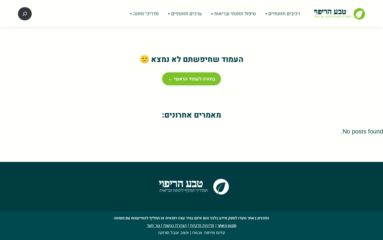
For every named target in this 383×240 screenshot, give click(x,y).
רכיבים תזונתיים (284, 13)
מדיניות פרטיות (202, 225)
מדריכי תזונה (146, 13)
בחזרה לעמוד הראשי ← (191, 79)
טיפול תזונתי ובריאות (235, 13)
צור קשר (154, 225)
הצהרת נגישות (175, 225)
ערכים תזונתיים (186, 13)
